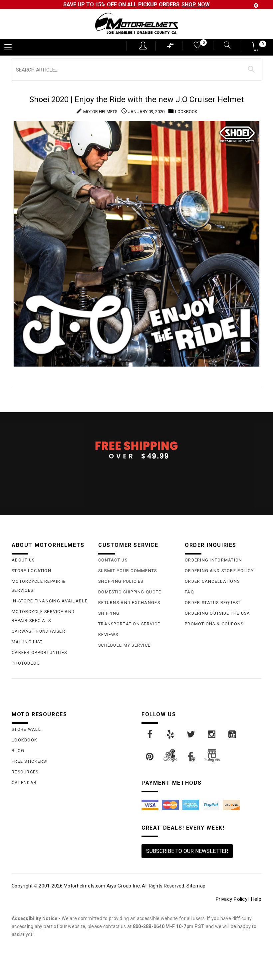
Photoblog (26, 663)
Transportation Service (129, 623)
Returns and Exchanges (129, 602)
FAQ (189, 591)
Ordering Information (213, 560)
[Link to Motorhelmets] (136, 24)
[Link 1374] (212, 734)
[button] (256, 49)
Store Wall (26, 729)
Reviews (108, 634)
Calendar (24, 782)
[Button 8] (251, 69)
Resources (25, 771)
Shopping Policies (120, 581)
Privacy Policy (231, 899)
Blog (18, 750)
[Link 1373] (191, 734)
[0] (196, 46)
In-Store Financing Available (50, 600)
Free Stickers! (30, 761)
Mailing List (27, 641)
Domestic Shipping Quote (129, 591)
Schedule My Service (124, 645)
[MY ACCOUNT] (143, 45)
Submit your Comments (127, 570)
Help (256, 899)
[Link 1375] (232, 734)
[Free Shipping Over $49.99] (136, 449)
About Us (23, 560)
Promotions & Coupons (214, 623)
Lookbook (24, 739)
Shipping (109, 613)
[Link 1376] (150, 756)
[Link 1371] (150, 734)
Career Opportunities (39, 652)
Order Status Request (213, 602)
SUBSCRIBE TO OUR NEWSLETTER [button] (187, 851)
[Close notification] (256, 5)
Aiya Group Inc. (124, 886)
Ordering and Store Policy (219, 570)
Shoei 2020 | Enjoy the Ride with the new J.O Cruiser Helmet (136, 99)
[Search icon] (225, 46)
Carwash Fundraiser (38, 631)
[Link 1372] (170, 734)
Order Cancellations (212, 581)
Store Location (31, 570)
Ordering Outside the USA (217, 613)
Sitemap (195, 886)
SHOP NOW (195, 4)
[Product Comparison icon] (170, 47)
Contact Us (113, 560)
